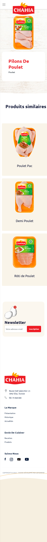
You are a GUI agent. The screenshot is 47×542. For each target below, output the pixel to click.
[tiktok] (21, 460)
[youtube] (27, 460)
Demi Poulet (24, 221)
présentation (10, 413)
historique (9, 417)
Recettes (8, 438)
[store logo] (23, 8)
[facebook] (7, 460)
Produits (8, 442)
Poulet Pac (24, 166)
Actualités (9, 421)
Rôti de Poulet (24, 276)
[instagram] (13, 460)
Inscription (34, 329)
